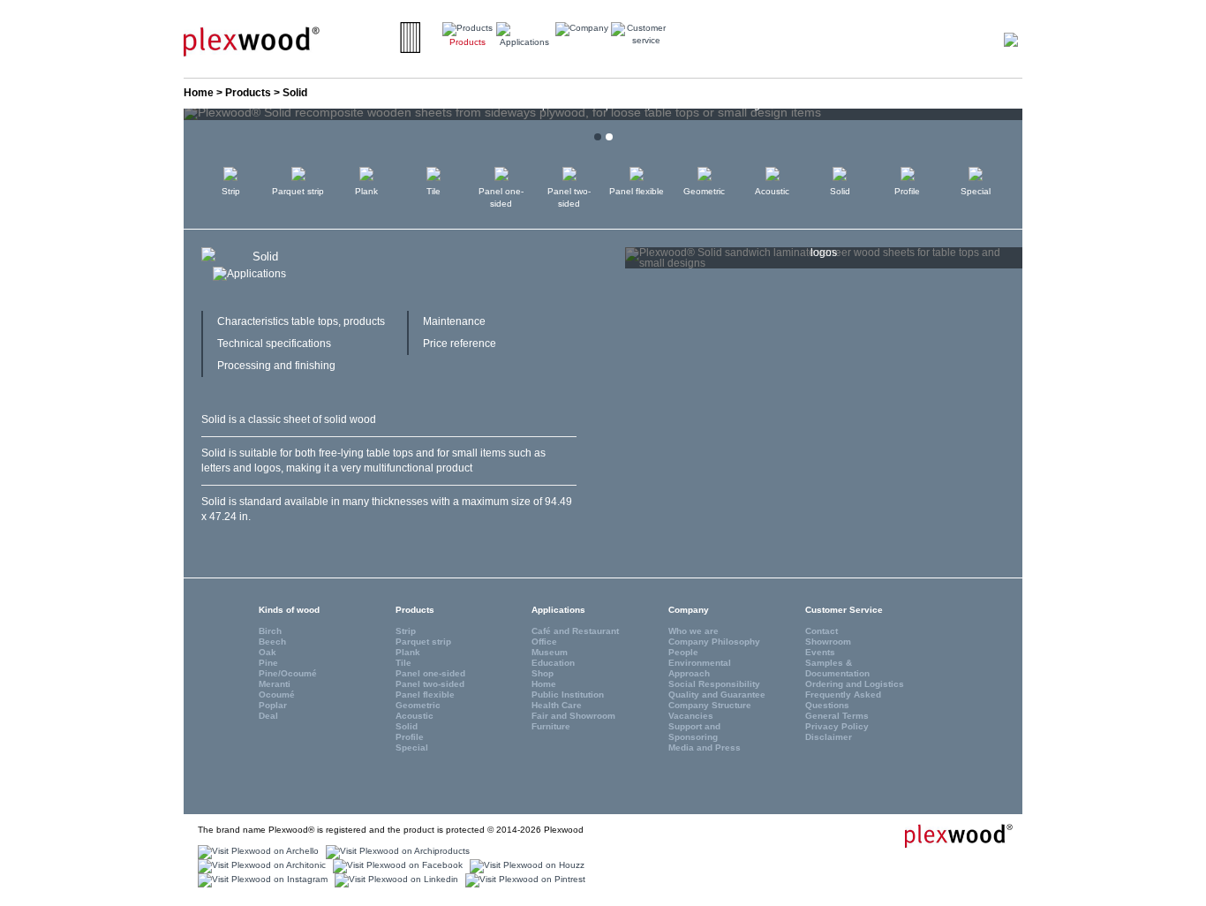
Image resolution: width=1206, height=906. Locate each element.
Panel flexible (636, 191)
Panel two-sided (569, 197)
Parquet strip (298, 191)
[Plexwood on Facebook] (395, 866)
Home (199, 93)
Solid (840, 191)
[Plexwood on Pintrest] (523, 880)
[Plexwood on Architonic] (259, 866)
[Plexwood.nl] (252, 41)
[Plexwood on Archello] (256, 852)
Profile (907, 191)
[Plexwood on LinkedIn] (394, 880)
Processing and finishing (276, 365)
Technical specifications (274, 343)
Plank (366, 191)
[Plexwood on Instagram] (260, 880)
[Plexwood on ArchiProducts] (395, 852)
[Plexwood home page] (948, 835)
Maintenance (454, 321)
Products (248, 93)
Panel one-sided (501, 197)
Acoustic (772, 191)
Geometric (704, 191)
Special (976, 191)
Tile (433, 191)
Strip (231, 191)
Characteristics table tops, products (301, 321)
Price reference (459, 343)
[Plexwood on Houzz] (524, 866)
